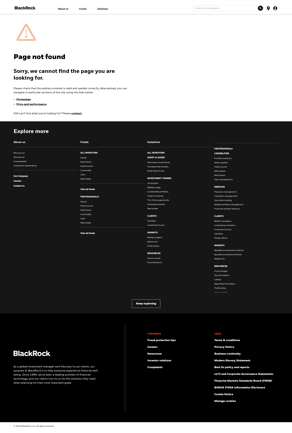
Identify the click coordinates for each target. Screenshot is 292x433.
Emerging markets (156, 204)
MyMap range (154, 188)
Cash (82, 175)
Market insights (154, 238)
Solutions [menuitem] (102, 9)
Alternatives (220, 171)
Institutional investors (224, 225)
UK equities (152, 183)
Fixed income (86, 166)
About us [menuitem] (63, 9)
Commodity (85, 171)
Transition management (225, 196)
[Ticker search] (260, 8)
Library (217, 280)
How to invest (153, 258)
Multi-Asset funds (155, 171)
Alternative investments (158, 163)
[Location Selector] (268, 8)
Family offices (220, 238)
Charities (151, 221)
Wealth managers (222, 221)
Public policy (153, 246)
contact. (76, 113)
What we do (19, 157)
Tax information (221, 275)
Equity (83, 158)
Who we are (19, 153)
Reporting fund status (224, 284)
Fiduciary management (225, 192)
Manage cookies (225, 401)
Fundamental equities (157, 167)
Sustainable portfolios (157, 192)
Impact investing (155, 196)
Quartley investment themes (228, 255)
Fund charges (221, 271)
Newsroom (152, 242)
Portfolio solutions (223, 159)
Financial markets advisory (227, 209)
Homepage (23, 99)
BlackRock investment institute (229, 250)
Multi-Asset (85, 162)
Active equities (221, 163)
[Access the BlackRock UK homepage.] (32, 355)
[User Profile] (275, 8)
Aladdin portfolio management (228, 205)
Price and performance (31, 104)
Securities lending (223, 200)
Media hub (219, 259)
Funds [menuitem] (83, 9)
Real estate (85, 179)
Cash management (223, 180)
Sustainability (20, 162)
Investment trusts (155, 225)
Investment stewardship (25, 166)
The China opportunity (158, 200)
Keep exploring (146, 303)
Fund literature (154, 263)
